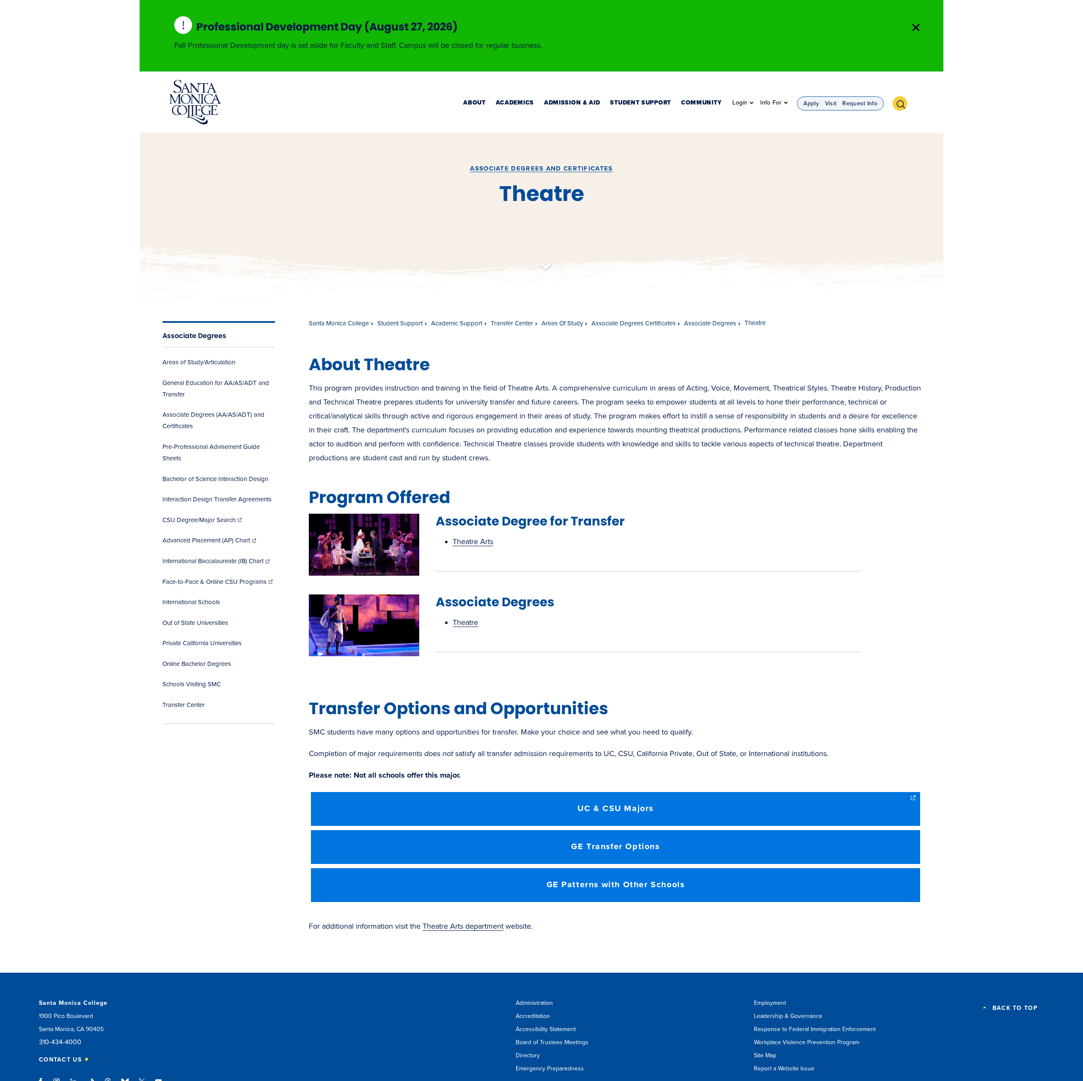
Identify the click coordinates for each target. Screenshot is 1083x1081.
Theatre (465, 622)
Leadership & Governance (788, 1016)
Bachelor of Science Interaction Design (215, 479)
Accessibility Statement (546, 1029)
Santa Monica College (339, 323)
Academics (515, 103)
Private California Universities (202, 643)
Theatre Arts (473, 541)
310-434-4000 (60, 1042)
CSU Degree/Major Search (202, 520)
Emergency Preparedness (550, 1068)
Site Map (765, 1055)
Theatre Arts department (463, 926)
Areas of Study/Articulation (198, 362)
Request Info (859, 103)
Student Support (640, 103)
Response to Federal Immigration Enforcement (815, 1029)
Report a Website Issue (784, 1068)
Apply (811, 103)
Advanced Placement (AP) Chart (210, 540)
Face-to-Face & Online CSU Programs (218, 582)
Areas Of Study (562, 323)
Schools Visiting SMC (191, 684)
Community (701, 103)
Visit (831, 103)
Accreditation (533, 1016)
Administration (534, 1003)
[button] (903, 102)
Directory (528, 1055)
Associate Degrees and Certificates (541, 168)
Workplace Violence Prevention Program (806, 1042)
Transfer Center (183, 705)
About (474, 103)
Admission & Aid (572, 103)
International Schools (191, 602)
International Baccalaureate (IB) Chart (216, 561)
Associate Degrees (194, 336)
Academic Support (456, 323)
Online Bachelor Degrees (196, 664)
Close (916, 27)
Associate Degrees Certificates (633, 323)
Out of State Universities (195, 623)
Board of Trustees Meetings (552, 1042)
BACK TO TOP (1015, 1008)
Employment (770, 1003)
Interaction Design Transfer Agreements (217, 499)
